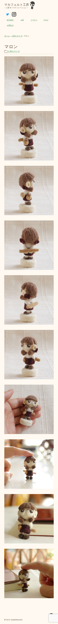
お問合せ (10, 25)
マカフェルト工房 (16, 4)
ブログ (45, 20)
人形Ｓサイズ (14, 51)
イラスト (34, 20)
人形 (22, 20)
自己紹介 (10, 20)
